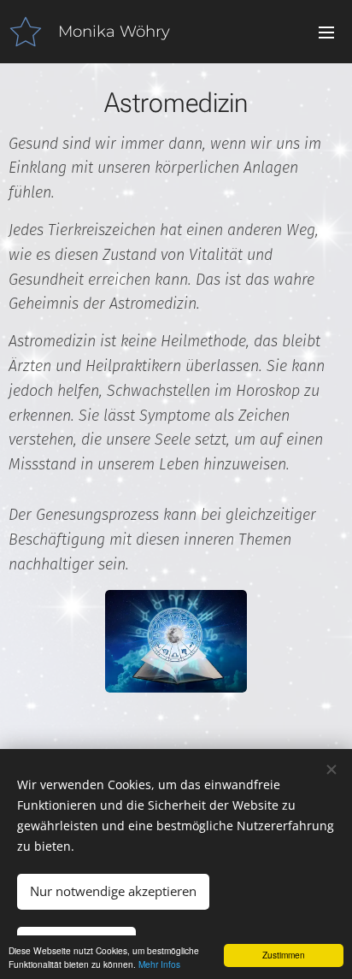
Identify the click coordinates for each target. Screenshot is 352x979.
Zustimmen (283, 954)
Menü (326, 32)
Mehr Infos (159, 964)
